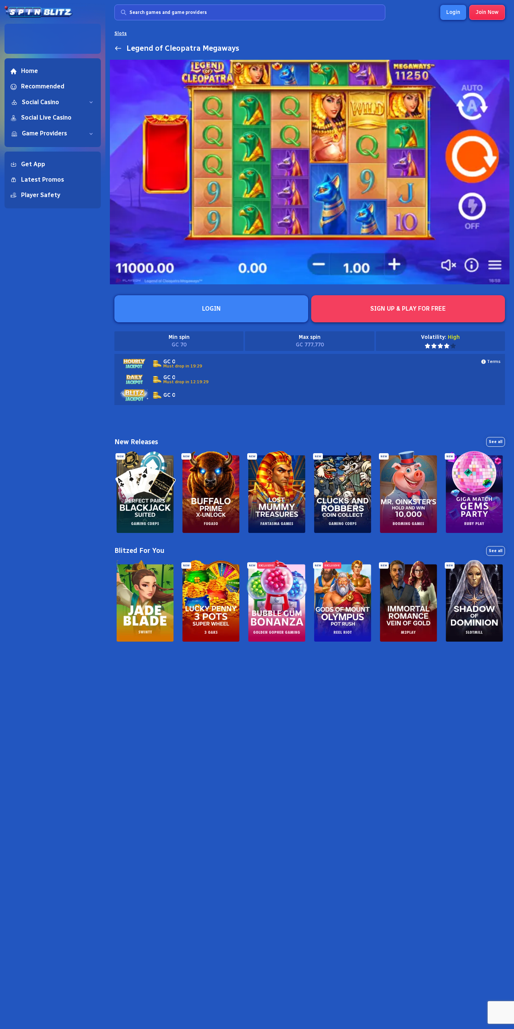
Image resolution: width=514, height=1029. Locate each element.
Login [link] (453, 12)
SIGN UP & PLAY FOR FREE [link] (408, 308)
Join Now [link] (487, 12)
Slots (120, 33)
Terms (493, 361)
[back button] (118, 48)
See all (495, 442)
